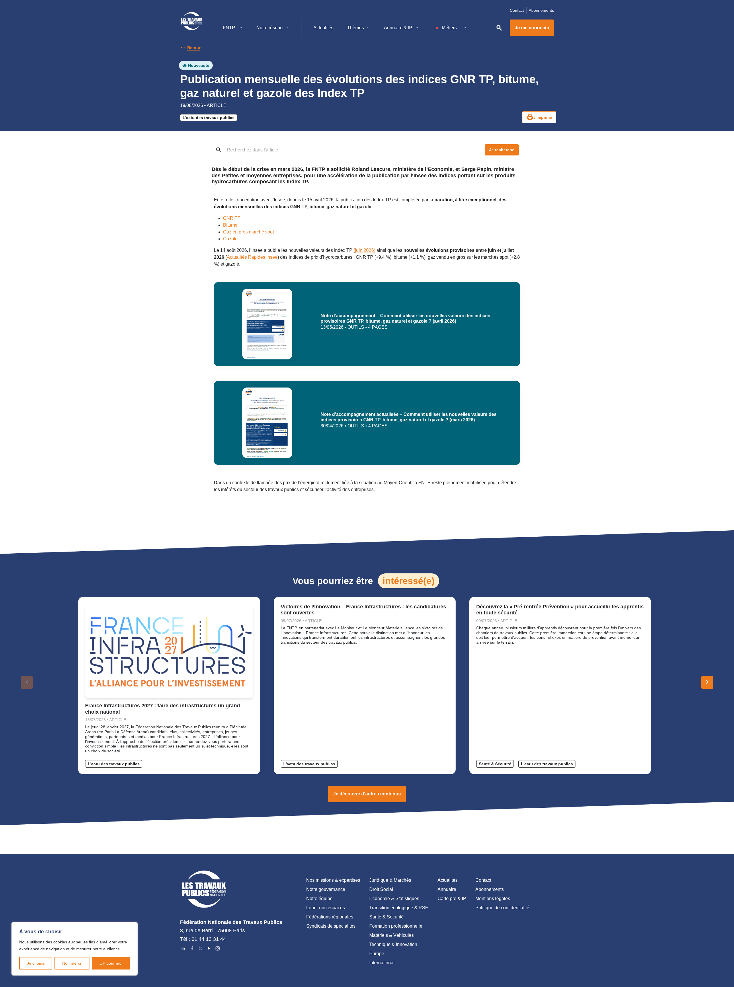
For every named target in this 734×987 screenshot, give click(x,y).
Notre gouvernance (325, 889)
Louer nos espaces (325, 907)
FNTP (229, 27)
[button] (707, 682)
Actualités (323, 27)
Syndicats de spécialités (331, 926)
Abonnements (541, 10)
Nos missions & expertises (333, 880)
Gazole (230, 238)
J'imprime (539, 117)
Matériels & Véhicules (391, 935)
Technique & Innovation (393, 944)
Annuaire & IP (398, 27)
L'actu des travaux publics (209, 117)
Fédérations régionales (329, 916)
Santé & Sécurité (495, 764)
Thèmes (355, 27)
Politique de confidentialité (502, 907)
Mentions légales (492, 898)
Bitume (230, 225)
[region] (74, 949)
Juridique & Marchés (390, 880)
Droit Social (381, 889)
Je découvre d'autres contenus (367, 793)
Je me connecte (532, 27)
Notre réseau (270, 27)
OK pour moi (110, 963)
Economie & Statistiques (394, 898)
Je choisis (36, 963)
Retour (193, 47)
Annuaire (447, 889)
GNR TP (232, 218)
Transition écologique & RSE (398, 907)
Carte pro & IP (452, 898)
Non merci (72, 963)
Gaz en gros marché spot (248, 231)
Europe (376, 953)
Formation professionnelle (395, 926)
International (382, 962)
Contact (517, 10)
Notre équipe (319, 898)
